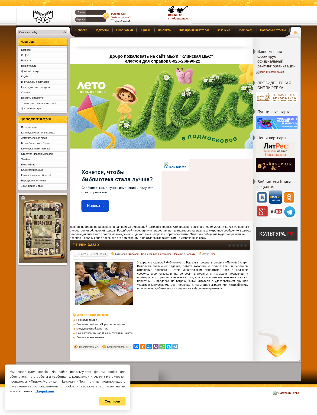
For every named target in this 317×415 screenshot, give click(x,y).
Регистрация (118, 13)
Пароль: (80, 19)
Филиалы (133, 254)
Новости (190, 254)
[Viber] (155, 346)
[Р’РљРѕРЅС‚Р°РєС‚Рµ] (136, 346)
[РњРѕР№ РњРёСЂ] (149, 346)
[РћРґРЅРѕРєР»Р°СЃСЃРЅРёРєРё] (143, 346)
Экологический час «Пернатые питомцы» (100, 324)
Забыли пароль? (121, 17)
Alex (213, 254)
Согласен (112, 401)
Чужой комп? (122, 21)
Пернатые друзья (86, 319)
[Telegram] (175, 346)
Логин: (81, 12)
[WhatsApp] (162, 346)
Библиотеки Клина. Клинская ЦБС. (43, 16)
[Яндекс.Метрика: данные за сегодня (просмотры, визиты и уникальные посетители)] (286, 393)
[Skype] (168, 346)
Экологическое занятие (90, 337)
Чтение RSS (296, 31)
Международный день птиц (92, 328)
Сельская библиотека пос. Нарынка (162, 254)
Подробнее (45, 391)
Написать (95, 206)
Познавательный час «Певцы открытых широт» (104, 333)
